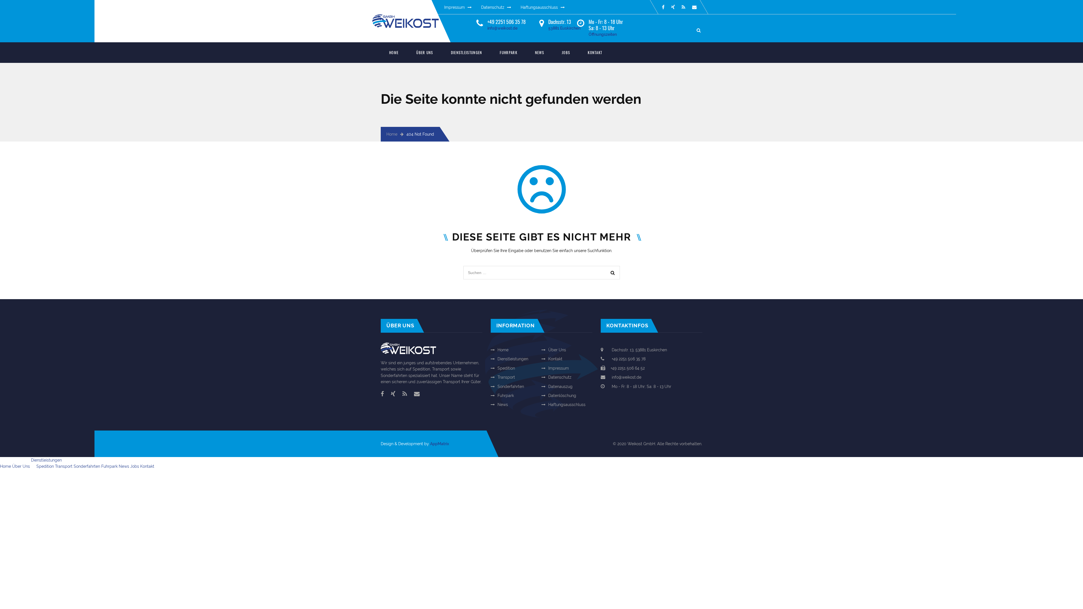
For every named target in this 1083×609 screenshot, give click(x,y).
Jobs (566, 52)
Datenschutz (492, 7)
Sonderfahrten (511, 386)
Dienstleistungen (466, 52)
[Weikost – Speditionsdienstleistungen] (410, 17)
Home (394, 52)
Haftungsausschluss (539, 7)
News (539, 52)
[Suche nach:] (541, 269)
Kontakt (595, 52)
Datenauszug (560, 386)
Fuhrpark (508, 52)
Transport (506, 377)
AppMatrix (439, 444)
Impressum (454, 7)
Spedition (506, 368)
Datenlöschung (562, 395)
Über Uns (424, 52)
